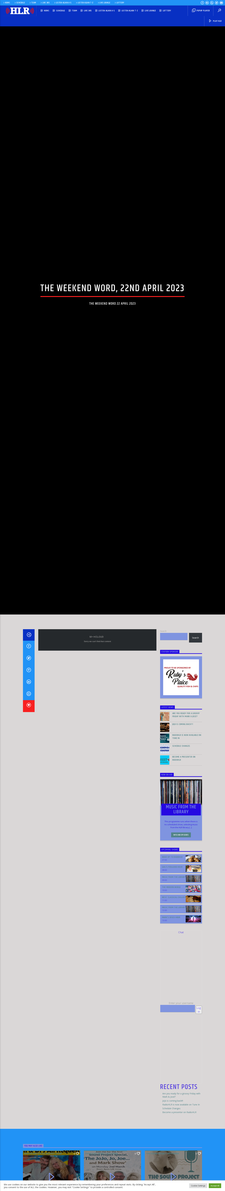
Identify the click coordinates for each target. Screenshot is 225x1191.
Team (33, 2)
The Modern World (171, 932)
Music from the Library (174, 922)
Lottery (120, 2)
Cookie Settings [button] (198, 1185)
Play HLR (216, 21)
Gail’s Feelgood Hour (172, 912)
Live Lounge (104, 2)
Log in (199, 1055)
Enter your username (181, 1048)
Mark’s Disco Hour (171, 963)
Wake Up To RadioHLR (172, 902)
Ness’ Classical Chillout (174, 943)
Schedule (20, 2)
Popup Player (203, 11)
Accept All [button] (215, 1185)
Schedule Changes (181, 791)
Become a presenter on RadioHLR (184, 804)
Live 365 (46, 2)
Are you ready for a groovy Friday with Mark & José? (186, 760)
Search (163, 676)
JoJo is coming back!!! (182, 769)
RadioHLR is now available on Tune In (186, 782)
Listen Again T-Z (85, 2)
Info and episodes (181, 880)
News (7, 2)
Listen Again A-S (64, 2)
